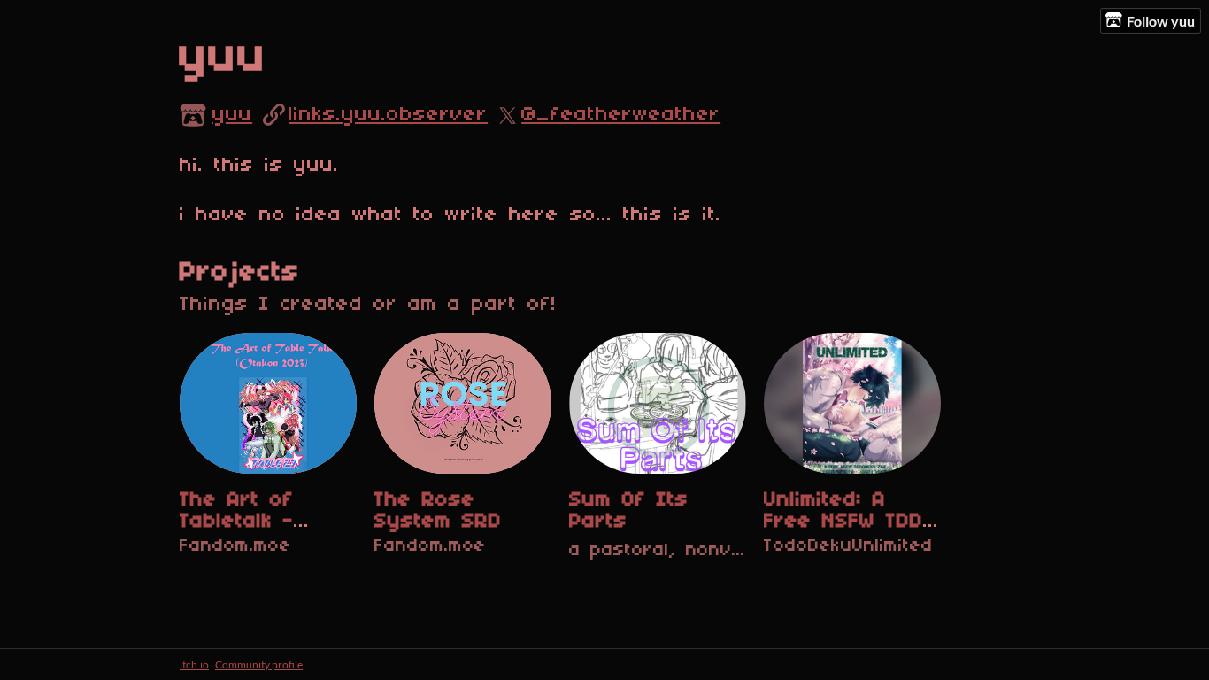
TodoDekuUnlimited (848, 546)
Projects (240, 273)
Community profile (259, 664)
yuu (232, 115)
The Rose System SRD (438, 511)
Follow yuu (1161, 20)
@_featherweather (620, 115)
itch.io (194, 664)
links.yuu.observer (388, 115)
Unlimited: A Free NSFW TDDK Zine (850, 521)
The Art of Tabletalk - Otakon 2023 (247, 521)
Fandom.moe (235, 546)
